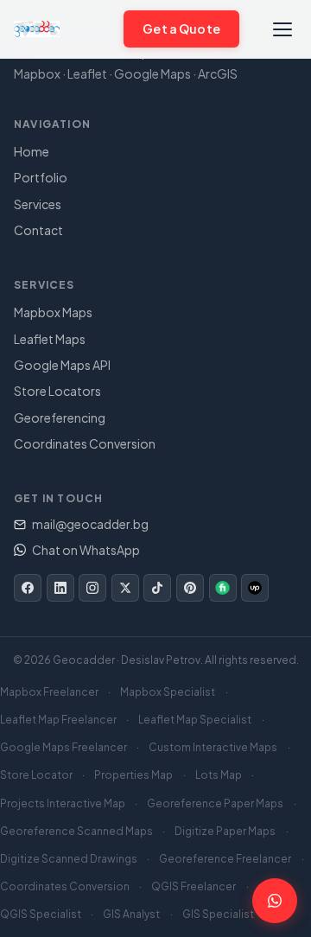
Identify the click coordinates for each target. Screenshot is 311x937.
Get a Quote (181, 28)
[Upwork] (255, 588)
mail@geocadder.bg (90, 524)
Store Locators (57, 390)
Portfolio (40, 177)
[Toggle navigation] (282, 28)
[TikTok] (157, 588)
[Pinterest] (190, 588)
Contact (38, 230)
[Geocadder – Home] (37, 29)
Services (37, 204)
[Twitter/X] (125, 588)
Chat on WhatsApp (86, 550)
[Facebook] (27, 588)
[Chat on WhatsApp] (101, 29)
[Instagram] (92, 588)
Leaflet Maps (50, 339)
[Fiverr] (223, 588)
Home (31, 151)
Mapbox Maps (53, 312)
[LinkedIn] (60, 588)
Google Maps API (62, 365)
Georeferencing (59, 417)
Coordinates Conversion (85, 443)
